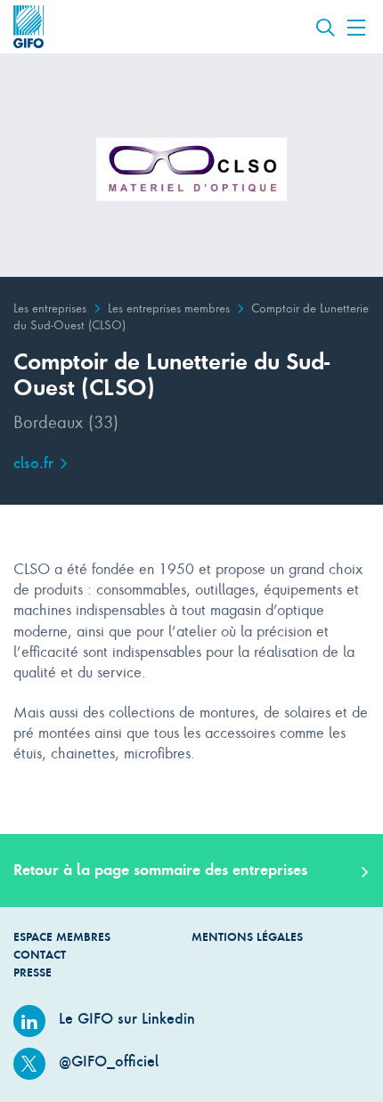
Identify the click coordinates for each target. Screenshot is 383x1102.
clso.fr (35, 463)
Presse (32, 972)
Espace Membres (61, 936)
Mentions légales (247, 936)
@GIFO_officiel (106, 1061)
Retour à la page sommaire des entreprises (160, 869)
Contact (39, 954)
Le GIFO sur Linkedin (124, 1018)
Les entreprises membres (169, 307)
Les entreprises (49, 307)
